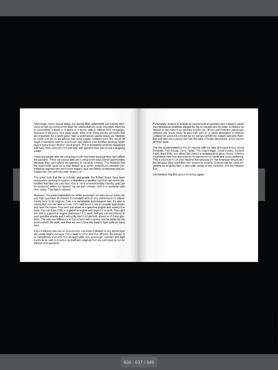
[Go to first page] (97, 362)
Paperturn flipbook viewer (275, 330)
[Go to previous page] (113, 362)
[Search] (10, 8)
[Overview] (26, 8)
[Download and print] (59, 8)
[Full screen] (268, 8)
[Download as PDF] (43, 8)
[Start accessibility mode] (75, 8)
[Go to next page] (165, 362)
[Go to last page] (181, 362)
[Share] (251, 8)
